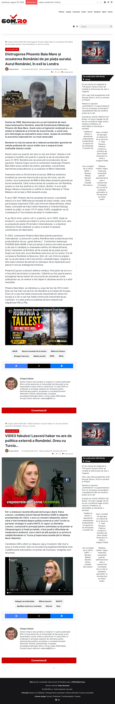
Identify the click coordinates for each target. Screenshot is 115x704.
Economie (76, 12)
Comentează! (39, 410)
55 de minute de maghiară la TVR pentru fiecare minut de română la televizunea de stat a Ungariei (95, 88)
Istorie (110, 12)
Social (90, 12)
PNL (52, 356)
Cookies (77, 696)
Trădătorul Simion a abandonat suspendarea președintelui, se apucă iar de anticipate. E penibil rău (88, 139)
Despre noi (33, 693)
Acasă (10, 42)
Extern (84, 12)
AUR (15, 351)
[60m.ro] (14, 19)
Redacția (41, 693)
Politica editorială (72, 693)
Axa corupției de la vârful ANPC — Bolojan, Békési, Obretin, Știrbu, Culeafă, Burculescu (88, 175)
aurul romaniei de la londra (34, 351)
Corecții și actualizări (86, 693)
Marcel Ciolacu (58, 351)
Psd (61, 356)
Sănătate (97, 12)
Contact (49, 696)
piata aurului (40, 356)
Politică (61, 12)
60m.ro (50, 689)
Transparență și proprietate (55, 693)
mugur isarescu (22, 356)
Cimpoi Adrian (14, 69)
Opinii (104, 12)
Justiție (68, 12)
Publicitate (57, 696)
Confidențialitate (67, 696)
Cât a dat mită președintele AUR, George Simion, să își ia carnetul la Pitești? (96, 97)
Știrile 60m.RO (20, 42)
